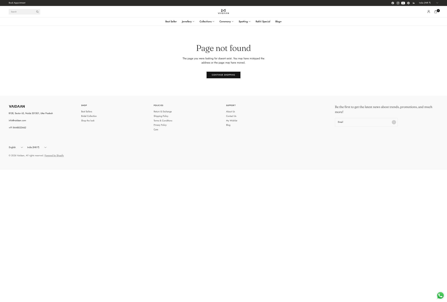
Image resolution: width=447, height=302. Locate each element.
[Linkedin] (413, 3)
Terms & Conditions (163, 120)
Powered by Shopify (54, 155)
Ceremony (225, 21)
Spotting (243, 21)
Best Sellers (86, 111)
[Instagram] (398, 3)
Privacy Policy (160, 125)
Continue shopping (223, 74)
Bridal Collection (89, 116)
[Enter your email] (394, 122)
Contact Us (231, 116)
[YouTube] (403, 3)
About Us (230, 111)
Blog (228, 125)
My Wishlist (231, 120)
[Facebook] (392, 3)
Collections (206, 21)
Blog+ (278, 21)
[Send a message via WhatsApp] (440, 295)
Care (156, 129)
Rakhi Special (263, 21)
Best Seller (171, 21)
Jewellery (187, 21)
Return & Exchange (163, 111)
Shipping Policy (161, 116)
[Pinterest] (408, 3)
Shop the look (87, 120)
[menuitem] (17, 3)
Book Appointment (17, 2)
